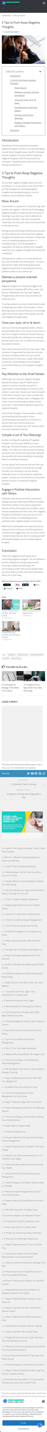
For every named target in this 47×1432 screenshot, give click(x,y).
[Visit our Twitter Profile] (39, 1424)
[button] (43, 1401)
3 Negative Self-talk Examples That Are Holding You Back (11, 634)
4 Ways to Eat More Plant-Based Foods (21, 1332)
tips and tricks (16, 658)
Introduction (15, 76)
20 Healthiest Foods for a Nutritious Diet (21, 1221)
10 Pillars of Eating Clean (15, 1131)
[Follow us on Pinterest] (39, 773)
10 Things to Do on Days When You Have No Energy (33, 688)
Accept (23, 1423)
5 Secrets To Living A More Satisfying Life (22, 914)
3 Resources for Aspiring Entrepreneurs (21, 1239)
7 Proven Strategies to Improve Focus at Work (24, 1364)
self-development (36, 655)
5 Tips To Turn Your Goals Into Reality (20, 1048)
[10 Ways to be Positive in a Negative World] (31, 604)
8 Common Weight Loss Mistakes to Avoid (22, 1215)
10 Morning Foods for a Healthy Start (20, 1227)
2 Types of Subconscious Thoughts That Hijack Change (10, 613)
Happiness (7, 15)
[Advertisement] (24, 9)
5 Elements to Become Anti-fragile (19, 1000)
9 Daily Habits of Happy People (17, 1126)
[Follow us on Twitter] (28, 773)
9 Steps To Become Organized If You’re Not (22, 1102)
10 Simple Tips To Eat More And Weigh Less (23, 949)
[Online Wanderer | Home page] (14, 3)
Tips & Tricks (19, 15)
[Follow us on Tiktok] (43, 773)
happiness (11, 655)
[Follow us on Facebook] (36, 773)
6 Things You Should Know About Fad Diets (22, 1233)
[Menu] (44, 3)
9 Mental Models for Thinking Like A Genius (22, 1006)
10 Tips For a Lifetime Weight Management (23, 920)
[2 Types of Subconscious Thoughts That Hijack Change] (11, 604)
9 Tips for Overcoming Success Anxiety (20, 926)
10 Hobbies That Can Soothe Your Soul (20, 1087)
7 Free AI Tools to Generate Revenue (20, 866)
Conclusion (14, 130)
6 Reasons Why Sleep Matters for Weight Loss (24, 1054)
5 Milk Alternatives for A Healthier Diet (20, 1210)
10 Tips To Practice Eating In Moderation (21, 899)
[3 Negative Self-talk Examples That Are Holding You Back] (11, 626)
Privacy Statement (23, 1428)
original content (22, 655)
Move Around (21, 88)
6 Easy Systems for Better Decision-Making (23, 1326)
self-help (6, 658)
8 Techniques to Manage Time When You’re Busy (10, 688)
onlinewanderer (11, 32)
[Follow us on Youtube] (32, 773)
